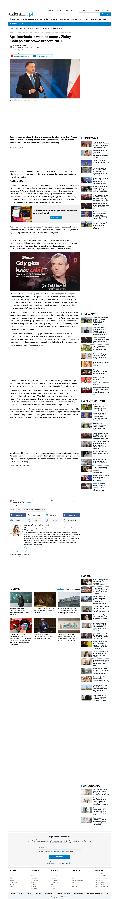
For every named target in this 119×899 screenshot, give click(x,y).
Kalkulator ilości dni (100, 876)
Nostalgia (23, 28)
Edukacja (53, 878)
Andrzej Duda (28, 510)
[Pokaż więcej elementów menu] (109, 19)
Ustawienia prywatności (95, 893)
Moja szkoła (54, 880)
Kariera (38, 893)
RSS (108, 893)
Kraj (23, 24)
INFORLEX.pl (69, 10)
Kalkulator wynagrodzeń (102, 886)
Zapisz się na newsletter (44, 56)
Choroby (74, 882)
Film (52, 884)
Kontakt (12, 893)
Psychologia (75, 884)
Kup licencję (29, 502)
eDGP (11, 878)
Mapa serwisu (78, 893)
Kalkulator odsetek (100, 882)
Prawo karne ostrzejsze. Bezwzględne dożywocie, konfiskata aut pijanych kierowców (55, 212)
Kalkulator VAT (99, 880)
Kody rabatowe (55, 876)
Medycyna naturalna (77, 880)
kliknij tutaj (69, 863)
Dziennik (12, 32)
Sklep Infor (13, 886)
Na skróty (13, 871)
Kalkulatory (99, 871)
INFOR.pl (50, 10)
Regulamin (48, 893)
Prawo (73, 874)
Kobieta (53, 874)
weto (18, 510)
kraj (31, 32)
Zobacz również (56, 217)
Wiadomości (14, 24)
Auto (32, 874)
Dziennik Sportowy (56, 28)
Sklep (107, 10)
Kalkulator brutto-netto (101, 884)
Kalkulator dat (99, 874)
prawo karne (40, 510)
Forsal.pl (12, 880)
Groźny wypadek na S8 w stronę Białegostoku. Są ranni (19, 555)
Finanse (74, 876)
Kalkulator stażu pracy (101, 878)
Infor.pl (11, 874)
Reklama (29, 893)
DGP (77, 10)
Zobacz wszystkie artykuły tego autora (21, 551)
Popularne (60, 589)
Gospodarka (34, 878)
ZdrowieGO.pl (87, 10)
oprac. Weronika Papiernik (26, 46)
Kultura (53, 888)
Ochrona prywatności (63, 893)
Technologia (34, 876)
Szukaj (106, 14)
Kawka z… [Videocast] (42, 28)
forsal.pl (59, 10)
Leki (73, 878)
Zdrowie (33, 884)
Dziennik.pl (35, 871)
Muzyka (53, 886)
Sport (32, 882)
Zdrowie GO (31, 28)
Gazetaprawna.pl (14, 876)
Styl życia (74, 886)
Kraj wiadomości (73, 589)
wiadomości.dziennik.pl (22, 32)
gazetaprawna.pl (99, 10)
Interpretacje (13, 884)
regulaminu (60, 851)
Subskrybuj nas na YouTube (22, 56)
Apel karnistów (17, 147)
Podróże (33, 886)
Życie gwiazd (54, 882)
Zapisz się (59, 857)
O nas (20, 893)
